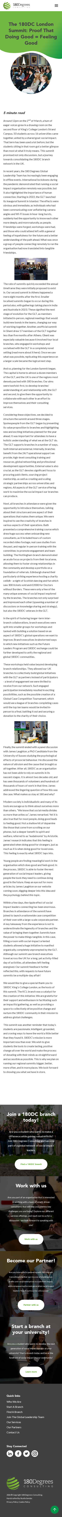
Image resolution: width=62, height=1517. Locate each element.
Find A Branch (14, 1411)
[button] (56, 5)
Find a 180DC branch (31, 1164)
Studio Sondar (26, 1498)
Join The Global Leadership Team (25, 1416)
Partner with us (31, 1305)
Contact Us (13, 1432)
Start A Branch (15, 1406)
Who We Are (14, 1401)
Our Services (14, 1422)
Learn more (31, 1372)
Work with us (31, 1239)
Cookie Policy (24, 1502)
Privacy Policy (12, 1502)
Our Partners (14, 1427)
